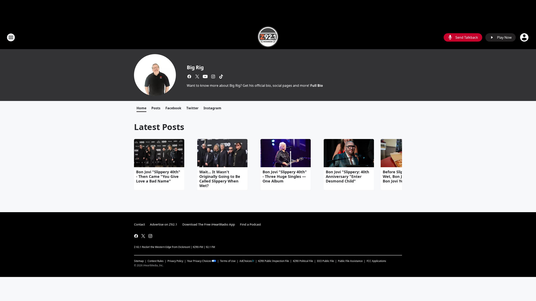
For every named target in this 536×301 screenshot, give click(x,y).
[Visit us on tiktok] (221, 76)
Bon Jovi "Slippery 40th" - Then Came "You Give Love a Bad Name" (158, 176)
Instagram (212, 108)
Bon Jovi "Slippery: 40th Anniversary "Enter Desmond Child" (347, 176)
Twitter (192, 108)
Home (141, 108)
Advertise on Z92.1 (163, 224)
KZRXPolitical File (303, 261)
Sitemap (139, 261)
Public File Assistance (350, 261)
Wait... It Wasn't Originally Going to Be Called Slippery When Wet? (219, 179)
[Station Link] (268, 37)
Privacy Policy (175, 261)
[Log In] (524, 37)
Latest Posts (159, 127)
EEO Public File (325, 261)
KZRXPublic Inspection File (273, 261)
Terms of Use (228, 261)
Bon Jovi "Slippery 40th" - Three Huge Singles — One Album (285, 176)
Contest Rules (156, 261)
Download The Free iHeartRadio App (208, 224)
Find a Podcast (250, 224)
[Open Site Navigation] (11, 37)
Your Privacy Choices (199, 261)
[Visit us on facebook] (189, 76)
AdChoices (246, 261)
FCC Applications (376, 261)
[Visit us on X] (197, 76)
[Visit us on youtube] (205, 76)
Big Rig (195, 67)
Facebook (173, 108)
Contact (139, 224)
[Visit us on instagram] (213, 76)
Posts (155, 108)
